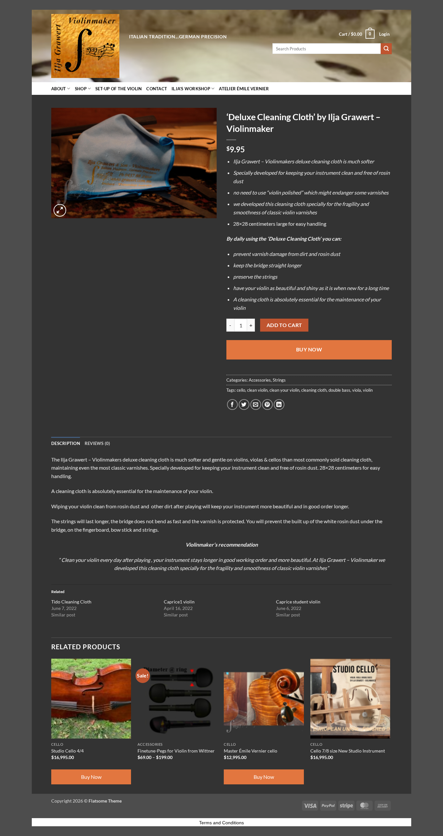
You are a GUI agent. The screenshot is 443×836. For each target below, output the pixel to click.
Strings (279, 380)
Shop (81, 88)
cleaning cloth (314, 390)
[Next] (390, 725)
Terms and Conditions (221, 822)
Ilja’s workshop (191, 88)
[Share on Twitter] (244, 404)
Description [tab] (65, 443)
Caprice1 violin (179, 601)
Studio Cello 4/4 (67, 751)
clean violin (257, 390)
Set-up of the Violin (118, 88)
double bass (339, 390)
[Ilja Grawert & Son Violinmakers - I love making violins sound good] (85, 46)
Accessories (260, 380)
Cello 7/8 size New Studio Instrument (347, 751)
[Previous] (51, 725)
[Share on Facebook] (232, 404)
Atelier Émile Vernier (244, 88)
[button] (357, 34)
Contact (156, 88)
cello (241, 390)
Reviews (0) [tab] (97, 443)
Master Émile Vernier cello (250, 751)
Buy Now (309, 349)
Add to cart (284, 325)
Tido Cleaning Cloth (71, 601)
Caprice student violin (298, 601)
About (58, 88)
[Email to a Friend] (255, 404)
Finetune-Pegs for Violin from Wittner (176, 751)
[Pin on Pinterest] (267, 404)
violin (368, 390)
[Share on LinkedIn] (279, 404)
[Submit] (386, 48)
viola (356, 390)
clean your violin (284, 390)
